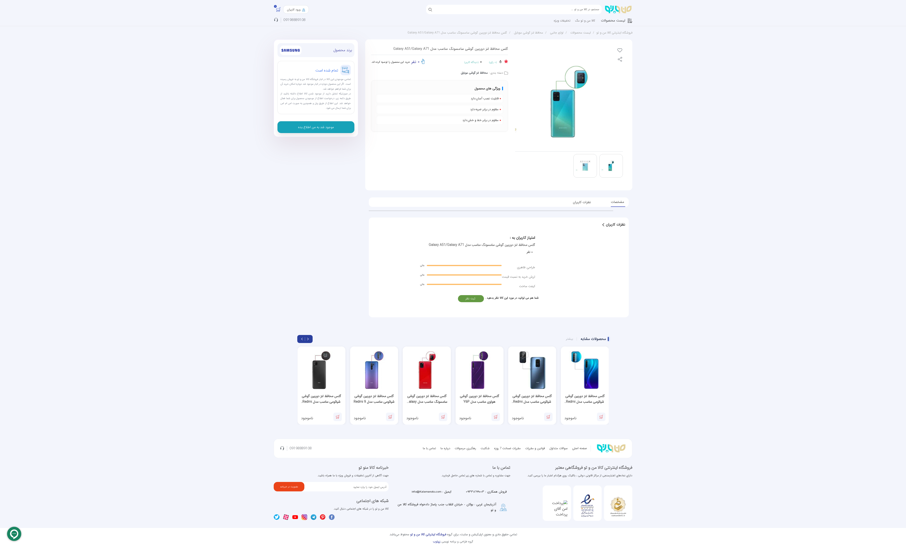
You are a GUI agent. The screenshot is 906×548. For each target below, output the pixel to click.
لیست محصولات (613, 20)
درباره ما (445, 448)
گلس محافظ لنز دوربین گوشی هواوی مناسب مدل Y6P (479, 398)
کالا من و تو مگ (585, 20)
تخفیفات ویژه (562, 20)
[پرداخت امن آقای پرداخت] (556, 508)
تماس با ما (429, 448)
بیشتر (569, 339)
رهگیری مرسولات (465, 448)
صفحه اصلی (579, 448)
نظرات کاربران (582, 202)
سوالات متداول (558, 448)
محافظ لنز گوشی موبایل (528, 32)
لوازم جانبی (556, 32)
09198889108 (294, 20)
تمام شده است (326, 70)
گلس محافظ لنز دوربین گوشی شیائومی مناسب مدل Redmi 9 (374, 398)
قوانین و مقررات (535, 448)
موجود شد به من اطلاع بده (316, 127)
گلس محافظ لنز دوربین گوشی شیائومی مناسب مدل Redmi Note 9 (532, 399)
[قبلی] (308, 339)
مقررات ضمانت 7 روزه (507, 448)
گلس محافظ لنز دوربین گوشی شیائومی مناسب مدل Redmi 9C (321, 399)
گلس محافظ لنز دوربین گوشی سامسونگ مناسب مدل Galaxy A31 (427, 399)
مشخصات (617, 202)
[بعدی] (302, 339)
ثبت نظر (470, 298)
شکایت (485, 448)
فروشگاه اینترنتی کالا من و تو (614, 32)
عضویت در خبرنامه (289, 487)
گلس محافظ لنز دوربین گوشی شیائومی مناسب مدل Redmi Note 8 (585, 399)
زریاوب (436, 541)
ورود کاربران (294, 9)
